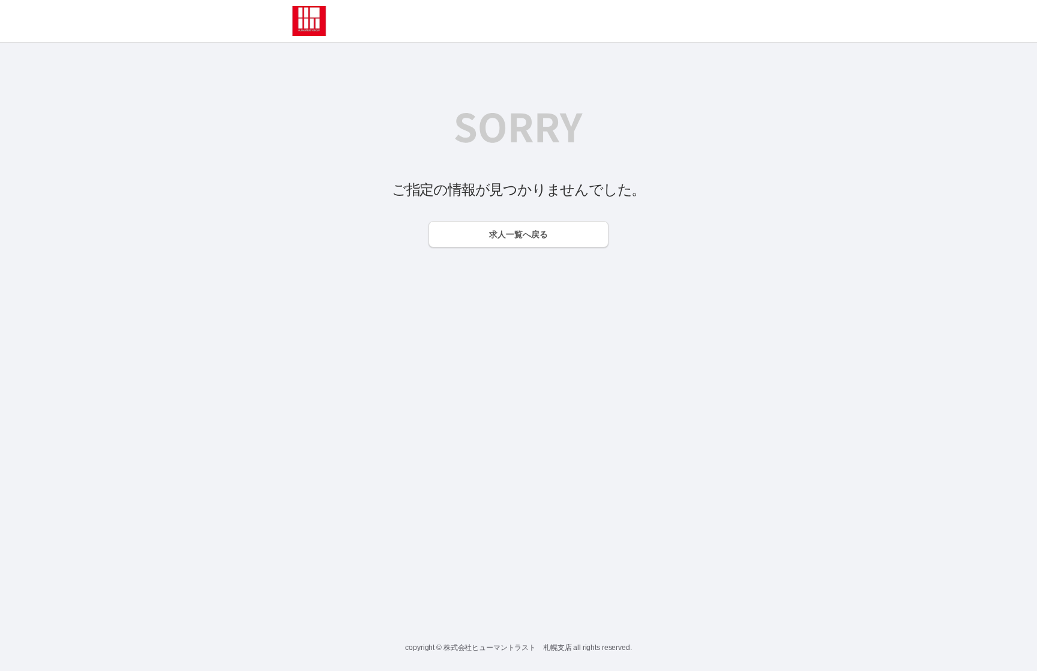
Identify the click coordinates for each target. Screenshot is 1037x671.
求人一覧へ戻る (518, 234)
